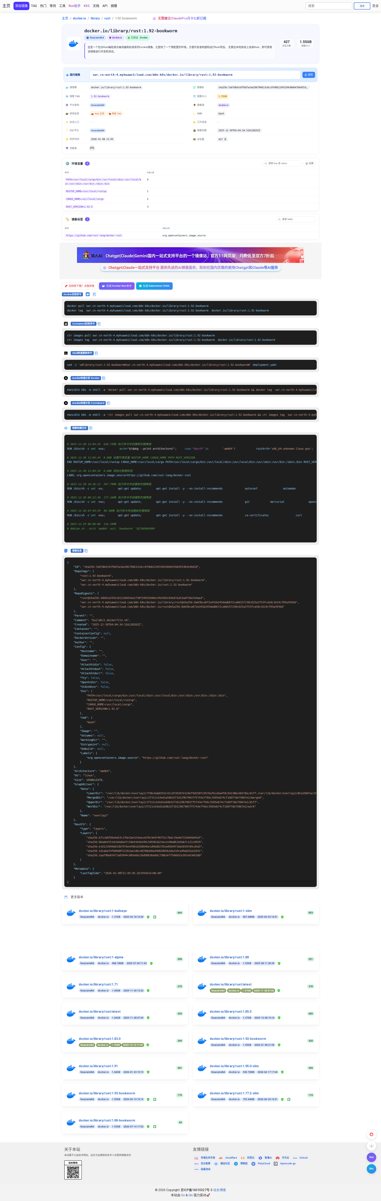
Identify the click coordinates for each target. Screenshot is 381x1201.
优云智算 (205, 1163)
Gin (191, 1195)
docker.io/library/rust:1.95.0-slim (234, 1066)
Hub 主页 (99, 113)
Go (183, 1195)
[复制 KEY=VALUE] (313, 180)
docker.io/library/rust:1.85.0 (230, 1011)
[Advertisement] (181, 938)
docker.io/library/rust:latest (231, 984)
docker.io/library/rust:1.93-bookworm (107, 1093)
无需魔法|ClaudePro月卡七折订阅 (182, 18)
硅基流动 (205, 1169)
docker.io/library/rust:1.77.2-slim (234, 1093)
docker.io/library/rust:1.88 (229, 957)
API (105, 6)
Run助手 (75, 6)
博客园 (243, 1163)
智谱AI (268, 1157)
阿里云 (250, 1157)
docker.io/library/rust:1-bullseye (103, 911)
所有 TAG (116, 113)
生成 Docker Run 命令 (119, 285)
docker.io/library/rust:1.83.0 (99, 1039)
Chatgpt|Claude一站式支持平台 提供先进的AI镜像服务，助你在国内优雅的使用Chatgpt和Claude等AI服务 (193, 267)
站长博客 (219, 1190)
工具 (62, 6)
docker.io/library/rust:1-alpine (101, 957)
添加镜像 (21, 6)
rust (107, 18)
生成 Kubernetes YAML (156, 285)
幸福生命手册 (208, 1157)
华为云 (285, 1157)
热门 (43, 6)
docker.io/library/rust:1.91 (98, 1066)
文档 (96, 6)
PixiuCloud (264, 1163)
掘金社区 (225, 1163)
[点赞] (371, 1134)
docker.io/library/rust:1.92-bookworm (238, 1039)
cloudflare (231, 1157)
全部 (311, 163)
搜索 (362, 6)
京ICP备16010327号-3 (197, 1190)
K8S (87, 6)
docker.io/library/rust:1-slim (231, 911)
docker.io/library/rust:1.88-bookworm (107, 1120)
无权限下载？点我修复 (81, 285)
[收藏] (371, 1146)
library (95, 18)
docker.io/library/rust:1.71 (98, 984)
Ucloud (303, 1157)
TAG (34, 6)
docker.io (79, 18)
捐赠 (114, 6)
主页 (6, 6)
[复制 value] (313, 236)
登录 (375, 6)
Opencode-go (288, 1163)
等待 (53, 6)
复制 (310, 74)
